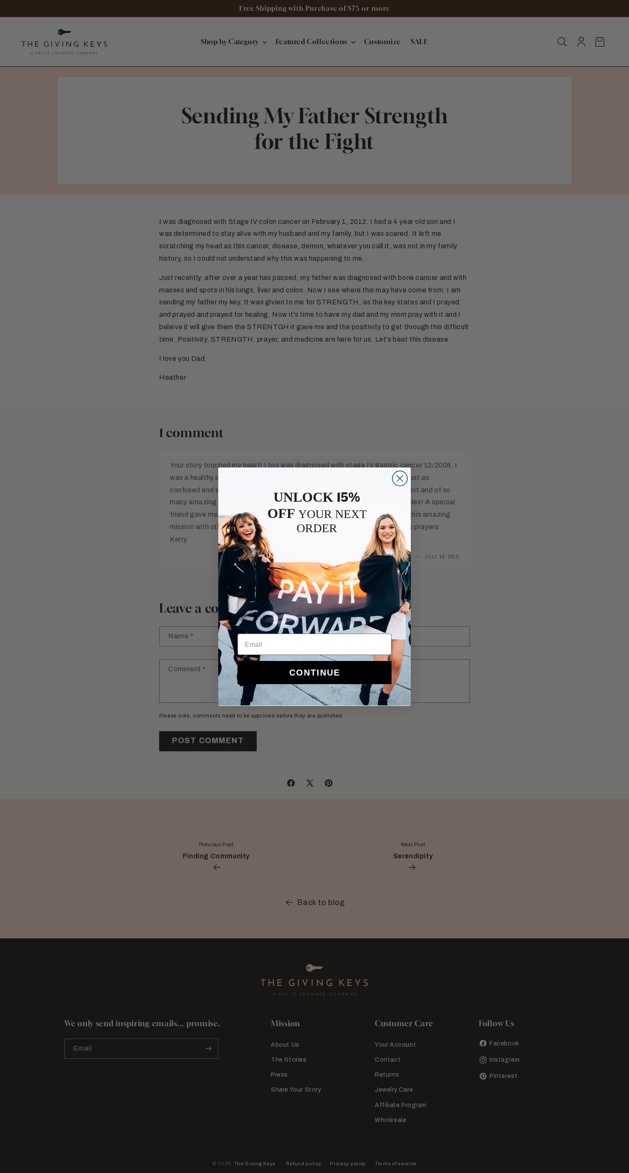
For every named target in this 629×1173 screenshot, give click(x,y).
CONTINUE (314, 672)
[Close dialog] (399, 478)
